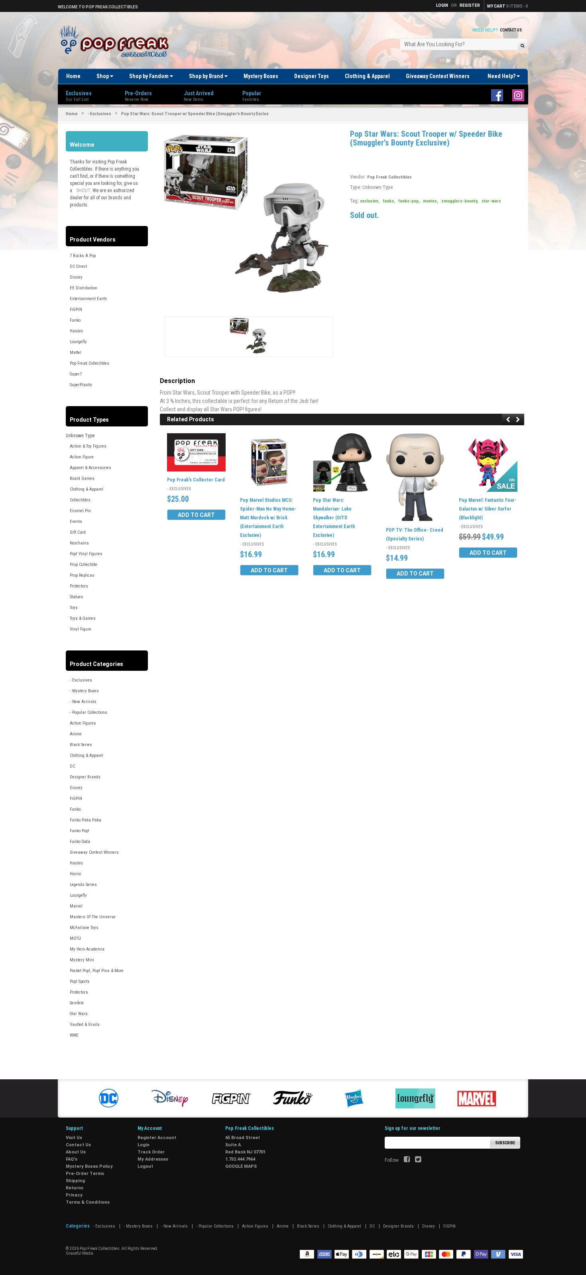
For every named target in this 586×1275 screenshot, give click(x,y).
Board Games (82, 478)
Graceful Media (79, 1253)
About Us (76, 1152)
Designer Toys (311, 76)
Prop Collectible (83, 564)
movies (430, 201)
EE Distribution (83, 288)
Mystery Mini (82, 960)
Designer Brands (85, 777)
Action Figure (82, 457)
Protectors (79, 586)
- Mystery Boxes (84, 690)
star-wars (491, 201)
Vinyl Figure (80, 629)
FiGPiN (76, 309)
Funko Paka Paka (85, 820)
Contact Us (511, 30)
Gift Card (78, 532)
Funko (75, 320)
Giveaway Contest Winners (438, 76)
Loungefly (78, 341)
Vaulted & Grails (85, 1024)
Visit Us (74, 1137)
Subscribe (505, 1143)
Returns (74, 1188)
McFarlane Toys (84, 927)
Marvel (76, 906)
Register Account (157, 1137)
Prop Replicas (82, 575)
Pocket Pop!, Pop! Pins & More (97, 970)
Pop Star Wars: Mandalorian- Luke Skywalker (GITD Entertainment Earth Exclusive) (334, 517)
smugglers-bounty (459, 201)
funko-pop (409, 201)
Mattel (75, 352)
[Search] (522, 45)
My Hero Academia (87, 949)
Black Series (81, 744)
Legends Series (83, 884)
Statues (76, 596)
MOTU (75, 938)
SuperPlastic (81, 384)
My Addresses (153, 1159)
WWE (74, 1035)
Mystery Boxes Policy (89, 1166)
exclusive (370, 201)
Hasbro (76, 331)
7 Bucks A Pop (83, 255)
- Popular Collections (88, 712)
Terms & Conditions (88, 1202)
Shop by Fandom (149, 76)
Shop (103, 76)
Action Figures (83, 723)
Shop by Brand (206, 76)
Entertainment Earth (88, 298)
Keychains (79, 543)
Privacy (74, 1195)
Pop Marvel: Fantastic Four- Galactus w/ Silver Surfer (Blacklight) (488, 509)
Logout (145, 1166)
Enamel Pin (80, 510)
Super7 (76, 374)
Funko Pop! (79, 830)
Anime (76, 734)
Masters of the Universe (93, 916)
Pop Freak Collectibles (89, 363)
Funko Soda (80, 841)
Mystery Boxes (261, 76)
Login (143, 1144)
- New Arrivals (83, 701)
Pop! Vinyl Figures (86, 553)
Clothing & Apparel (367, 76)
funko (389, 201)
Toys (74, 607)
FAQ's (71, 1159)
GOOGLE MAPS (241, 1166)
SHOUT (83, 190)
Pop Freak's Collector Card (196, 480)
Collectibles (80, 500)
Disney (76, 277)
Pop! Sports (80, 981)
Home (73, 76)
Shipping (75, 1180)
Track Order (151, 1152)
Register (470, 5)
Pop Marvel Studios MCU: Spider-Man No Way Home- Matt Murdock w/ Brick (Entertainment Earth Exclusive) (268, 517)
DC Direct (78, 266)
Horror (75, 873)
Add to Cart (196, 515)
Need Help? (502, 76)
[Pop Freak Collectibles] (116, 42)
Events (76, 521)
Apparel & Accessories (90, 467)
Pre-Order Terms (85, 1173)
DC (72, 766)
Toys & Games (83, 618)
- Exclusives (99, 114)
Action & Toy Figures (88, 446)
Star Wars (79, 1013)
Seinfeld (77, 1003)
